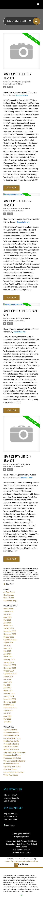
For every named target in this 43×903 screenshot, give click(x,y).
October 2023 (8, 705)
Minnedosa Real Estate (12, 758)
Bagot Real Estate (16, 568)
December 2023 (9, 699)
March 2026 (8, 626)
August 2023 (8, 710)
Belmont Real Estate (27, 568)
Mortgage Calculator (11, 798)
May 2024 (7, 685)
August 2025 (8, 643)
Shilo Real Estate (20, 578)
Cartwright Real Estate (16, 570)
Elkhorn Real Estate (20, 572)
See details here (22, 95)
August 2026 (8, 611)
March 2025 (8, 657)
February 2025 (9, 659)
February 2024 (9, 693)
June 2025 (7, 648)
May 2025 (7, 651)
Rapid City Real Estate (17, 320)
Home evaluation (10, 816)
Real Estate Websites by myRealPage (26, 861)
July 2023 (7, 713)
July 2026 (7, 614)
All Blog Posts (9, 592)
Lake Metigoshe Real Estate (11, 574)
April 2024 (7, 688)
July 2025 (7, 645)
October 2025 (8, 637)
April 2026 (7, 623)
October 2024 (8, 671)
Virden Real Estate (9, 580)
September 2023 (9, 708)
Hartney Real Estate (32, 572)
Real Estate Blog (9, 601)
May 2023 (7, 719)
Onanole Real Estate (32, 576)
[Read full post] (21, 52)
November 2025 (9, 634)
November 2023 (9, 702)
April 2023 (7, 722)
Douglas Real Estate (9, 572)
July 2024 (7, 679)
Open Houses (8, 598)
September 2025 (9, 640)
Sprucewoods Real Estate (32, 578)
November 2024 (9, 668)
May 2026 (7, 620)
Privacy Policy (9, 861)
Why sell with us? (10, 814)
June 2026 (7, 617)
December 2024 (9, 665)
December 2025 (9, 631)
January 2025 (8, 662)
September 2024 (9, 674)
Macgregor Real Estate (25, 574)
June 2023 (7, 716)
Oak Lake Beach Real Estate (18, 576)
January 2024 (8, 696)
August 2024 (8, 676)
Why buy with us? (10, 795)
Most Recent (8, 609)
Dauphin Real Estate (29, 570)
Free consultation (10, 819)
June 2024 (7, 682)
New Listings (8, 595)
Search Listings (10, 801)
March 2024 (8, 691)
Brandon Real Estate (16, 84)
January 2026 (8, 628)
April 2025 (7, 654)
